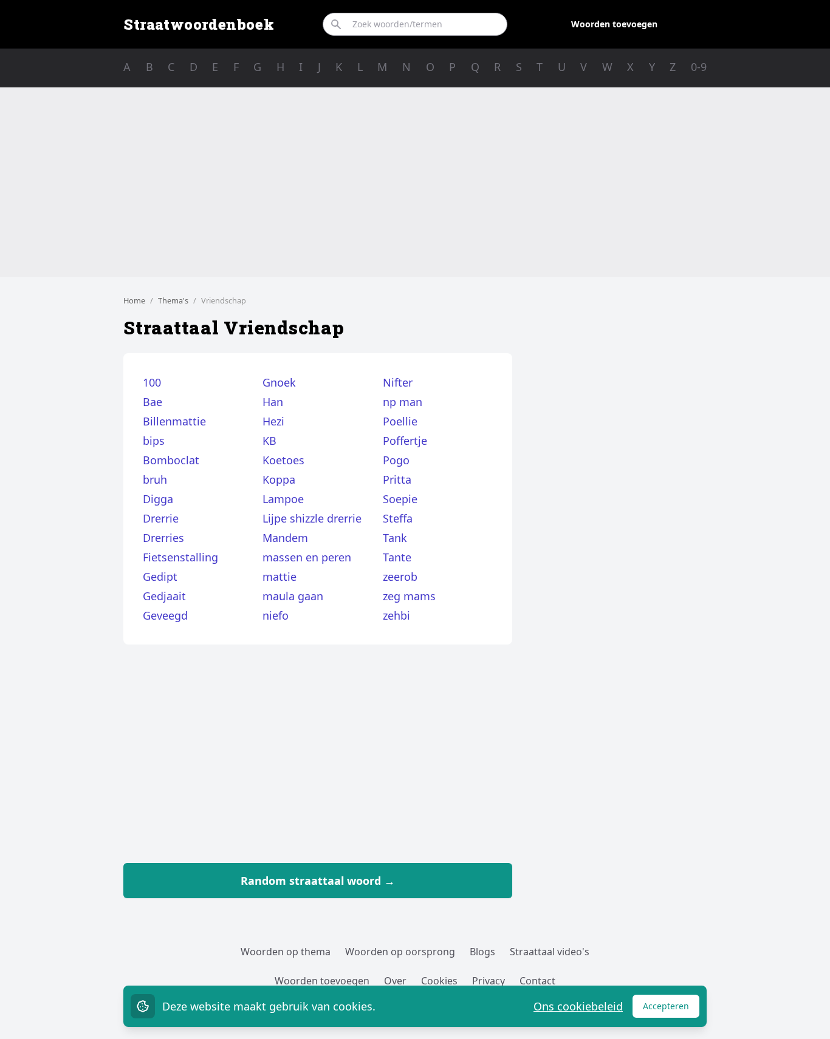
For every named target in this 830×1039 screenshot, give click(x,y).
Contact (537, 980)
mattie (279, 576)
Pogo (396, 460)
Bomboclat (171, 460)
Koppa (278, 479)
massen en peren (306, 557)
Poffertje (405, 440)
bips (154, 440)
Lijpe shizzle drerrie (312, 518)
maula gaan (292, 596)
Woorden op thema (286, 951)
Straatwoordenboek (198, 24)
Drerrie (161, 518)
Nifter (398, 382)
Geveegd (165, 615)
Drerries (163, 537)
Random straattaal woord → (318, 880)
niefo (275, 615)
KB (269, 440)
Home (134, 300)
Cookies (439, 980)
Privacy (488, 980)
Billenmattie (174, 421)
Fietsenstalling (180, 557)
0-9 (699, 66)
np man (402, 401)
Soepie (400, 499)
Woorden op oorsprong (400, 951)
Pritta (397, 479)
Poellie (400, 421)
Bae (152, 401)
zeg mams (409, 596)
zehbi (396, 615)
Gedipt (160, 576)
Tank (395, 537)
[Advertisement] (415, 182)
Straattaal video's (549, 951)
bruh (155, 479)
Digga (158, 499)
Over (395, 980)
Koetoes (283, 460)
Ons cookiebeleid (578, 1006)
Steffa (398, 518)
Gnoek (279, 382)
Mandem (285, 537)
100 (152, 382)
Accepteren (671, 1009)
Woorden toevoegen (614, 24)
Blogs (482, 951)
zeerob (400, 576)
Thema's (173, 300)
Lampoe (283, 499)
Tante (397, 557)
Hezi (273, 421)
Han (272, 401)
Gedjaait (164, 596)
